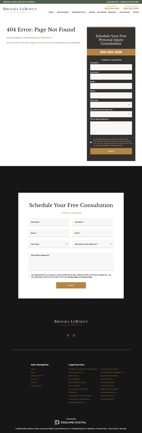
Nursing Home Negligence (112, 372)
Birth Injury (73, 376)
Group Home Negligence (79, 399)
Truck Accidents (107, 396)
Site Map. (123, 429)
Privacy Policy (103, 145)
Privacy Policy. (102, 429)
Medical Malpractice (77, 402)
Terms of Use (117, 145)
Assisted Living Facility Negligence (83, 369)
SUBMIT (111, 151)
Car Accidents (74, 379)
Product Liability (107, 386)
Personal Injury (107, 379)
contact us (42, 43)
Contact (34, 379)
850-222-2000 (131, 8)
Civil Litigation (74, 386)
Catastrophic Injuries (77, 382)
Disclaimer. (91, 429)
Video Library (36, 386)
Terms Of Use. (113, 429)
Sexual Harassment (109, 392)
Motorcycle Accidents (110, 369)
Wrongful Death (107, 399)
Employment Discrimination (80, 396)
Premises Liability (108, 382)
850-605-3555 (112, 8)
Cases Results (36, 376)
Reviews (34, 382)
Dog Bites (73, 392)
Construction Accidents (78, 389)
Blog (33, 372)
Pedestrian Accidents (109, 376)
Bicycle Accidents (76, 372)
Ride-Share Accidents (110, 389)
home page (30, 43)
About (33, 369)
